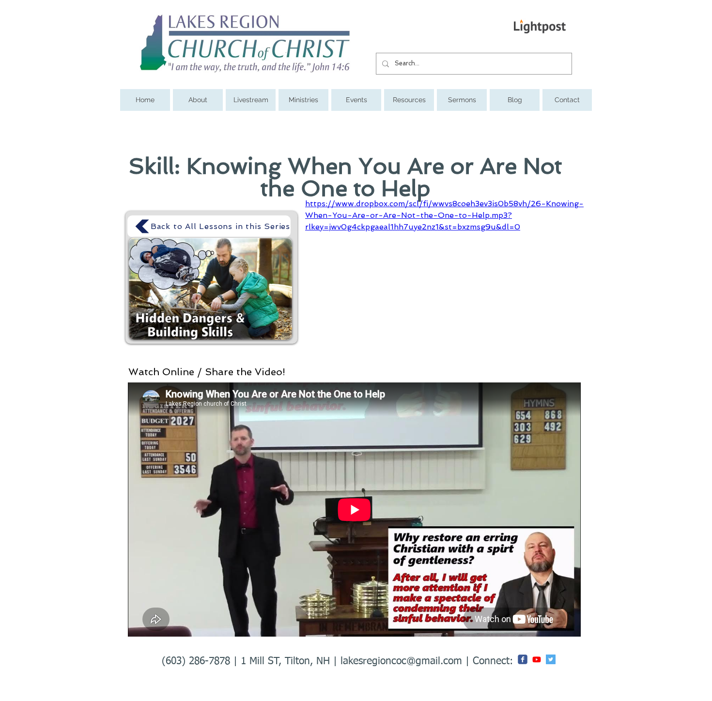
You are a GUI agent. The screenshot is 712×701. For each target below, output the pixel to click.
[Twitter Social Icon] (551, 659)
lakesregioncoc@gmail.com (401, 661)
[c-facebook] (522, 659)
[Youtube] (537, 659)
